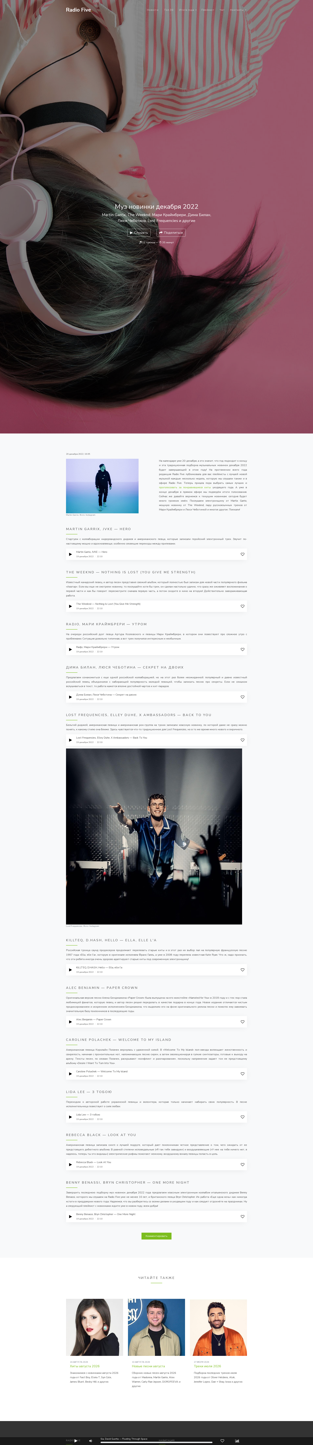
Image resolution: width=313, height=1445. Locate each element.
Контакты (237, 10)
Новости (152, 10)
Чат (222, 10)
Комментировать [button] (156, 1236)
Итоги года (186, 10)
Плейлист (207, 10)
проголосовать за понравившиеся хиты (185, 487)
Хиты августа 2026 (85, 1366)
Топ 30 (168, 10)
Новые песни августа (148, 1366)
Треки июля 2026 (207, 1366)
